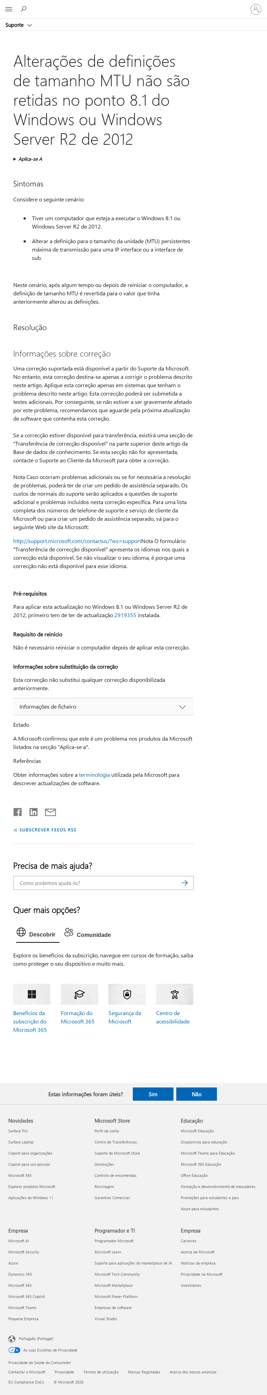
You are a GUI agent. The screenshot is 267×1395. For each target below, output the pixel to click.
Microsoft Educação (197, 1130)
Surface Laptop (20, 1142)
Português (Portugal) (36, 1338)
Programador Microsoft (114, 1240)
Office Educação (194, 1175)
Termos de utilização (101, 1371)
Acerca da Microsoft (198, 1251)
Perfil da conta (107, 1130)
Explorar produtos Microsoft (31, 1186)
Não (197, 1094)
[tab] (37, 934)
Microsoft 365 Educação (201, 1164)
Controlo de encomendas (116, 1175)
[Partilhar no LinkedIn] (31, 810)
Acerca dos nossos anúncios (193, 1371)
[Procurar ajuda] (24, 9)
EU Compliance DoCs (26, 1382)
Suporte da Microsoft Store (117, 1153)
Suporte (15, 24)
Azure (13, 1263)
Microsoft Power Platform (116, 1296)
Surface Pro (17, 1130)
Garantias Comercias (112, 1197)
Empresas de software (113, 1307)
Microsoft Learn (108, 1251)
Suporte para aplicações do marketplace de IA (133, 1263)
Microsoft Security (23, 1251)
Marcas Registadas (144, 1371)
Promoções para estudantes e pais (210, 1197)
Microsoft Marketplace (114, 1285)
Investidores (191, 1285)
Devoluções (104, 1164)
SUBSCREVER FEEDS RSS (47, 829)
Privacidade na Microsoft (201, 1274)
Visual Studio (106, 1318)
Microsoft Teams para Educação (208, 1153)
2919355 (125, 615)
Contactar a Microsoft (26, 1371)
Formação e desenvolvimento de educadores (218, 1186)
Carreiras (188, 1240)
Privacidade (64, 1371)
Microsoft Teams (22, 1307)
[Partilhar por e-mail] (47, 810)
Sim (153, 1094)
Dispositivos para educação (204, 1142)
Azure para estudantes (200, 1208)
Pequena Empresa (23, 1318)
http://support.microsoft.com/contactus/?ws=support (77, 540)
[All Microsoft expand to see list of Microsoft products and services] (8, 9)
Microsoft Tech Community (117, 1274)
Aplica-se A (30, 159)
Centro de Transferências (116, 1142)
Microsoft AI (18, 1240)
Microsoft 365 (20, 1175)
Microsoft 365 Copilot (26, 1296)
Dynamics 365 (20, 1274)
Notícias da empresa (198, 1263)
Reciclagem (104, 1186)
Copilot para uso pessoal (29, 1164)
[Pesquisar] (185, 883)
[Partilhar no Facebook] (18, 810)
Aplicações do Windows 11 (30, 1197)
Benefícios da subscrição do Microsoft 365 (30, 1021)
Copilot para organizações (30, 1153)
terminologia (94, 774)
